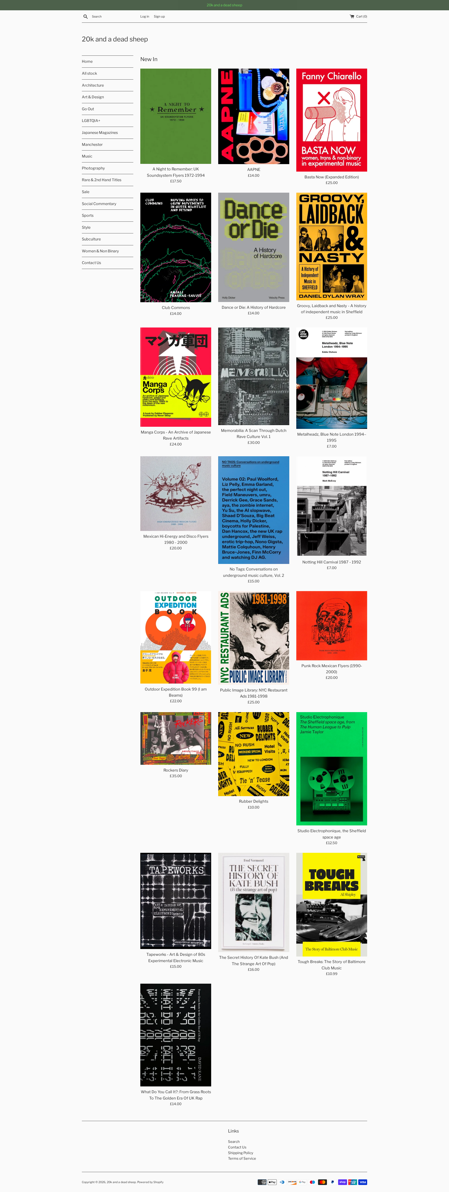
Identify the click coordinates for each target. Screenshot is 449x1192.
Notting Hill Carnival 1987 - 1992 (331, 562)
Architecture (93, 85)
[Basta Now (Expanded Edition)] (331, 120)
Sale (85, 192)
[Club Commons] (175, 247)
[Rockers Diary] (175, 738)
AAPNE (253, 169)
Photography (93, 168)
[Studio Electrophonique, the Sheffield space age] (331, 769)
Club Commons (176, 307)
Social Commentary (99, 204)
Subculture (91, 239)
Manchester (92, 144)
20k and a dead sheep (115, 39)
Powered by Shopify (150, 1182)
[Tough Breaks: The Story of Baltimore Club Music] (331, 904)
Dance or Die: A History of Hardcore (254, 307)
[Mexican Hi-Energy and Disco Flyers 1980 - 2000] (175, 493)
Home (87, 61)
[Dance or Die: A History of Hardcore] (253, 247)
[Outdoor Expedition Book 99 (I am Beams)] (175, 637)
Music (87, 156)
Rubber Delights (253, 801)
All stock (89, 73)
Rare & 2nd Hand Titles (101, 180)
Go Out (88, 109)
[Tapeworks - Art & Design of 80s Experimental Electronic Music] (175, 901)
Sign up (159, 16)
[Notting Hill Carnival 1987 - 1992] (331, 506)
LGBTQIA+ (91, 120)
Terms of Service (242, 1158)
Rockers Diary (175, 770)
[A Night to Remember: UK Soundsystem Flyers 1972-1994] (175, 116)
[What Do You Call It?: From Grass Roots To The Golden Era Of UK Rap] (175, 1035)
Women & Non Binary (100, 251)
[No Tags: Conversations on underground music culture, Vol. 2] (253, 510)
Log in (144, 16)
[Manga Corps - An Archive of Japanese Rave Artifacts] (175, 377)
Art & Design (93, 97)
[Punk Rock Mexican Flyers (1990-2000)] (331, 625)
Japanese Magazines (100, 132)
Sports (88, 215)
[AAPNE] (253, 116)
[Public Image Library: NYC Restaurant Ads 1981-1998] (253, 638)
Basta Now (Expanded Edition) (331, 177)
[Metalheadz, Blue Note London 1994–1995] (331, 378)
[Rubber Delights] (253, 754)
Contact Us (91, 263)
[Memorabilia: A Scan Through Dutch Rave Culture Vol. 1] (253, 376)
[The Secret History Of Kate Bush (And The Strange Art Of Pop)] (253, 902)
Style (86, 227)
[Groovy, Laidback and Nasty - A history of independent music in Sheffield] (331, 246)
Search (234, 1142)
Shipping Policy (240, 1153)
